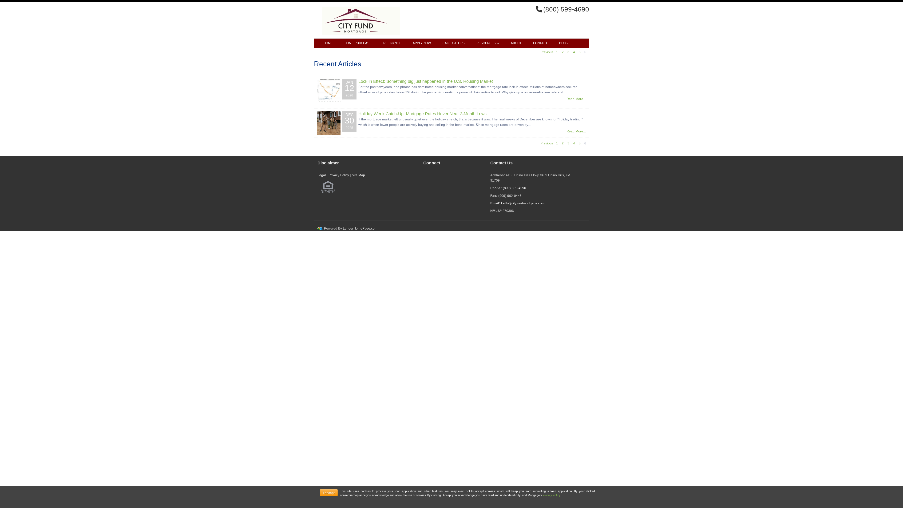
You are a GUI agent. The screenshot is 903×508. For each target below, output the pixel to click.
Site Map (358, 175)
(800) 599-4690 (514, 188)
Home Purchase (358, 43)
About (516, 43)
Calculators (454, 43)
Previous (546, 52)
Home (328, 43)
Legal (321, 175)
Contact (540, 43)
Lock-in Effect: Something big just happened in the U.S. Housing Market (425, 81)
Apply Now (422, 43)
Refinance (392, 43)
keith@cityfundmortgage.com (523, 203)
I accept (329, 493)
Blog (563, 43)
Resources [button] (486, 43)
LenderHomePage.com (360, 228)
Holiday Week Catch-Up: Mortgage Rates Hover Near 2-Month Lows (422, 113)
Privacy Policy (339, 175)
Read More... (576, 99)
